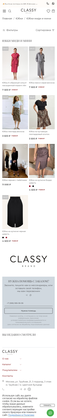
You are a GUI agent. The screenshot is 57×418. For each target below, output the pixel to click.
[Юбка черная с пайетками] (15, 161)
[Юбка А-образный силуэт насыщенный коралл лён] (15, 64)
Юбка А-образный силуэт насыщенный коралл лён (14, 84)
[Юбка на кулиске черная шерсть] (15, 213)
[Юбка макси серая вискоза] (42, 64)
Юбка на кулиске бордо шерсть (40, 181)
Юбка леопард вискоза (13, 132)
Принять (47, 405)
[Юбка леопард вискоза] (15, 113)
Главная (7, 19)
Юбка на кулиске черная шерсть (14, 233)
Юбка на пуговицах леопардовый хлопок (39, 133)
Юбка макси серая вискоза (42, 83)
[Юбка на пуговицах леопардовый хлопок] (42, 113)
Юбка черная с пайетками (14, 180)
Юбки (19, 19)
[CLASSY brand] (28, 11)
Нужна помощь (28, 311)
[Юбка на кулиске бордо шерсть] (42, 161)
